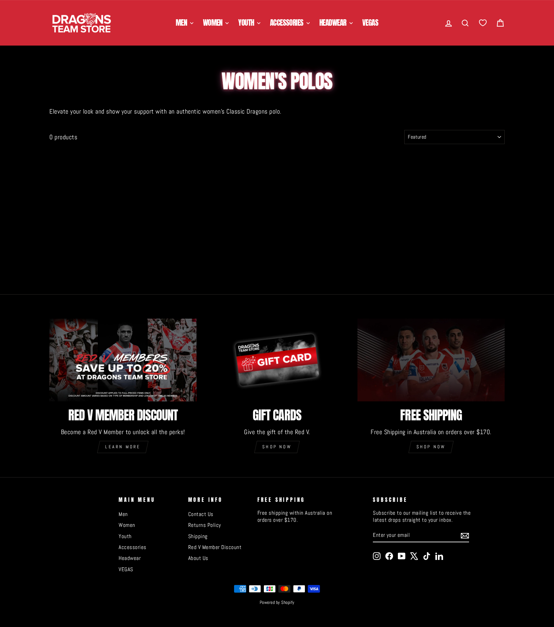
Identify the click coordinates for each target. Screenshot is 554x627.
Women (213, 22)
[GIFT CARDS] (277, 360)
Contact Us (201, 514)
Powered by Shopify (277, 602)
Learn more (122, 447)
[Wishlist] (482, 23)
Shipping (198, 536)
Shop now (277, 447)
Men (182, 22)
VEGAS (370, 22)
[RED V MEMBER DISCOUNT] (123, 360)
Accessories (287, 22)
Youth (247, 22)
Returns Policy (204, 524)
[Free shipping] (431, 360)
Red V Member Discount (215, 547)
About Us (198, 558)
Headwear (333, 22)
